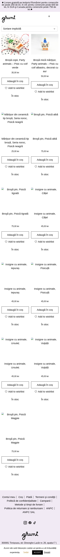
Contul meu (8, 497)
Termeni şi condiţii (45, 497)
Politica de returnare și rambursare (23, 508)
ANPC (49, 508)
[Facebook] (30, 522)
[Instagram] (25, 522)
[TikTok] (34, 522)
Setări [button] (26, 552)
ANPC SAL (29, 512)
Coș (20, 497)
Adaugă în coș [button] (15, 81)
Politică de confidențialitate (22, 500)
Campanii (45, 500)
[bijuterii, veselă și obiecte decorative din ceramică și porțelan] (8, 19)
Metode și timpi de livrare (29, 504)
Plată (29, 497)
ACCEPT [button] (37, 552)
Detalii (47, 552)
